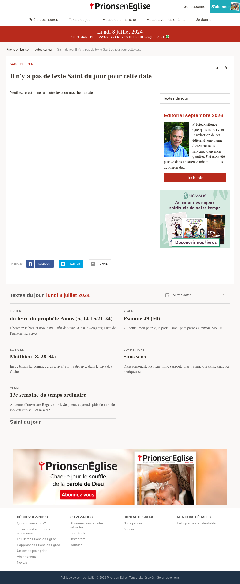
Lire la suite (195, 178)
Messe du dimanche (119, 20)
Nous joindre (133, 523)
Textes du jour (80, 20)
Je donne (203, 20)
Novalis (22, 562)
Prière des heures (43, 20)
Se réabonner (195, 6)
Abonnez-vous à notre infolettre (86, 525)
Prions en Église (17, 49)
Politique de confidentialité (196, 523)
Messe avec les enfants (165, 20)
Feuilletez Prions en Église (36, 539)
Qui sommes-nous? (31, 523)
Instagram (77, 539)
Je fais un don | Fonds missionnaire (33, 531)
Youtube (76, 545)
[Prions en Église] (120, 7)
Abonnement (26, 556)
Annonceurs (132, 529)
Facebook (77, 533)
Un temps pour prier (32, 551)
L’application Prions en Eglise (38, 545)
